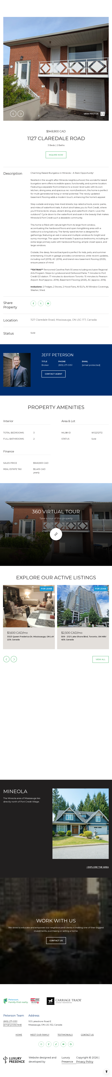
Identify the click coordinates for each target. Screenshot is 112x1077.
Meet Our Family (39, 1035)
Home (19, 1035)
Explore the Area (98, 867)
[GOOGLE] (70, 1044)
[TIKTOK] (56, 1044)
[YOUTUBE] (63, 1044)
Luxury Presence (67, 1059)
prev (13, 114)
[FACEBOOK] (48, 1044)
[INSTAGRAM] (41, 1044)
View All (100, 659)
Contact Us (87, 1035)
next (20, 114)
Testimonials (65, 1035)
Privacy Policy (84, 1061)
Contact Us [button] (56, 940)
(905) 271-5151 (65, 365)
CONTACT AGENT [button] (53, 374)
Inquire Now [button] (56, 155)
